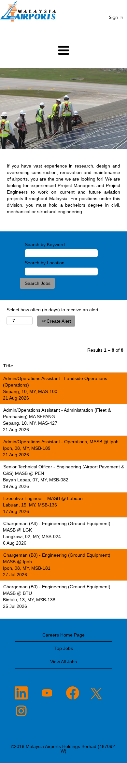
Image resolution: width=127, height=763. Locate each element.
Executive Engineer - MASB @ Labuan (43, 498)
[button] (63, 50)
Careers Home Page (63, 635)
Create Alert (58, 321)
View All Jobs (63, 661)
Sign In (116, 17)
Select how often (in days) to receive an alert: (53, 309)
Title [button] (8, 365)
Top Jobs (63, 648)
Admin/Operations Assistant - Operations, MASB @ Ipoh (61, 441)
